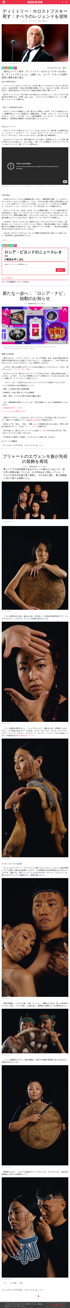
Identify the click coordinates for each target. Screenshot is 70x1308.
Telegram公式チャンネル (12, 408)
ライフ (25, 303)
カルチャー (25, 21)
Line (66, 68)
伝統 (21, 1283)
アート (5, 1283)
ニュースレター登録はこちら (14, 411)
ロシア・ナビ (31, 426)
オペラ (5, 240)
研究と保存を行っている (24, 736)
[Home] (4, 2)
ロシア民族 (13, 1283)
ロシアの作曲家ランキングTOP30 (15, 282)
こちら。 (41, 445)
